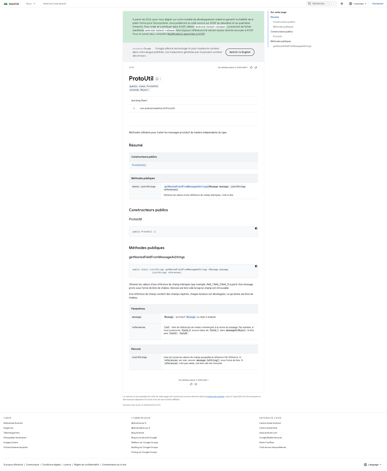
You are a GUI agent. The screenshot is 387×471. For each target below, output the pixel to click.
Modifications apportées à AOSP (186, 34)
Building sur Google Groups (144, 447)
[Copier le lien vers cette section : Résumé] (146, 145)
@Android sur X (138, 423)
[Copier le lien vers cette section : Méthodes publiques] (167, 248)
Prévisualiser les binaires (15, 437)
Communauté (32, 464)
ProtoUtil (137, 165)
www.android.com (268, 432)
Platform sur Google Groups (144, 442)
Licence (67, 464)
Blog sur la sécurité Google (144, 437)
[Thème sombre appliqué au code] (256, 228)
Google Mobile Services (270, 437)
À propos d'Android (13, 464)
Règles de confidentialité (86, 464)
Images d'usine (11, 442)
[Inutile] (256, 67)
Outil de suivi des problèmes (272, 447)
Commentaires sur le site (114, 464)
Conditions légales (51, 464)
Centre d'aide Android (270, 423)
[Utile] (251, 67)
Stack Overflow (266, 442)
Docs (29, 3)
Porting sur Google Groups (144, 452)
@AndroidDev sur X (140, 428)
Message (191, 316)
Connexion (377, 3)
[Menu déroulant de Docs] (36, 3)
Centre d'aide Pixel (268, 428)
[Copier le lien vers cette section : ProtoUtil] (145, 219)
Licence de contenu (215, 396)
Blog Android (137, 432)
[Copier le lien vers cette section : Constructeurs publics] (171, 210)
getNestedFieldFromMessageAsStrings (186, 186)
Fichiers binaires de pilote (16, 447)
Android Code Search (54, 3)
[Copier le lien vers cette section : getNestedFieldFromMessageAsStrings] (188, 257)
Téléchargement (12, 432)
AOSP (131, 67)
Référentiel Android (13, 423)
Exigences (8, 428)
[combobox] (321, 3)
